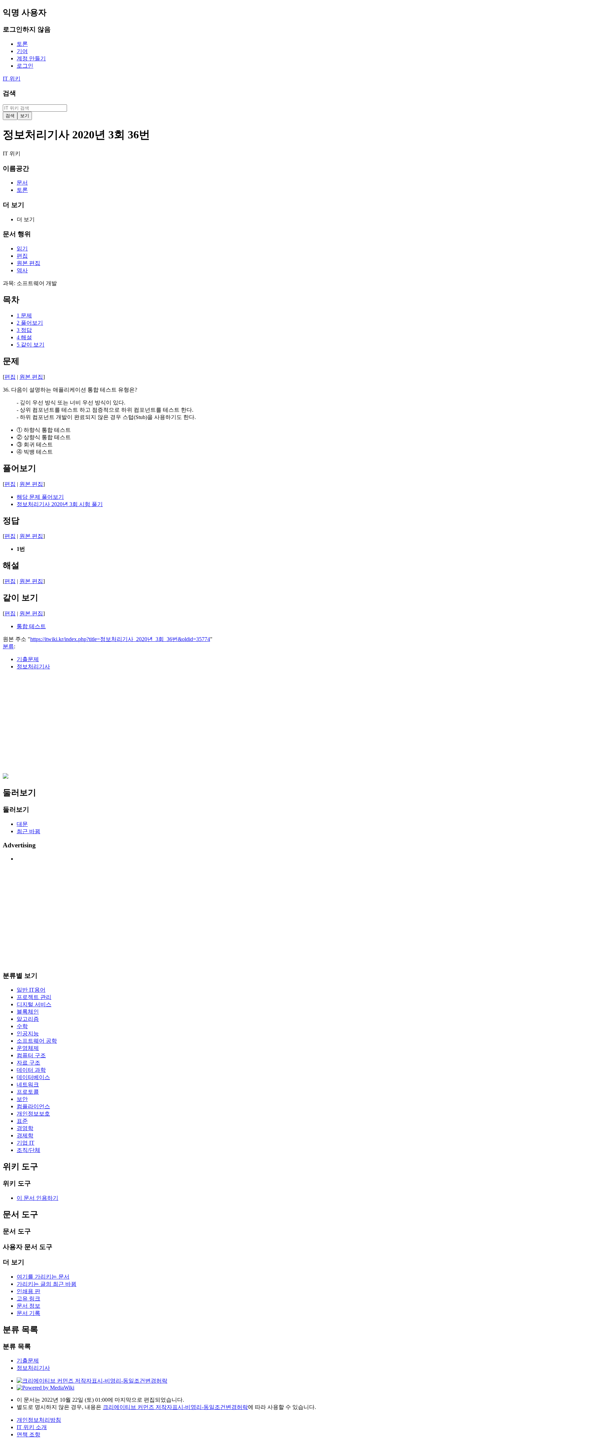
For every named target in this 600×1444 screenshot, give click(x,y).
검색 (9, 93)
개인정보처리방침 (39, 1420)
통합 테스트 (31, 626)
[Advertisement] (211, 724)
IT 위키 (11, 79)
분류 (8, 646)
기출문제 (28, 659)
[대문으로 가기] (5, 777)
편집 (10, 377)
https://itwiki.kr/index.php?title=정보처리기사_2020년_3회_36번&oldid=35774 (120, 639)
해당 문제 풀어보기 (40, 497)
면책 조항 (28, 1434)
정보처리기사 (33, 666)
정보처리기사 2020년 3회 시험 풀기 (60, 504)
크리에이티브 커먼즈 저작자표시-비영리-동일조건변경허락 (175, 1407)
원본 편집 (31, 377)
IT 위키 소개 (32, 1427)
